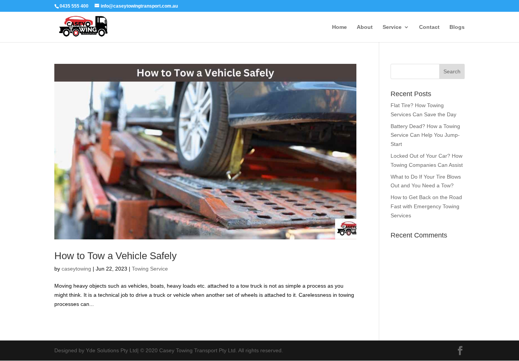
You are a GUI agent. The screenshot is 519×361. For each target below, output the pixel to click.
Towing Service (150, 269)
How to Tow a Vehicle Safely (115, 255)
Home (339, 27)
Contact (429, 27)
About (365, 27)
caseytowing (76, 269)
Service (392, 27)
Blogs (457, 27)
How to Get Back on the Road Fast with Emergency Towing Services (426, 206)
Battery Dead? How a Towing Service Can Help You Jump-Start (425, 135)
